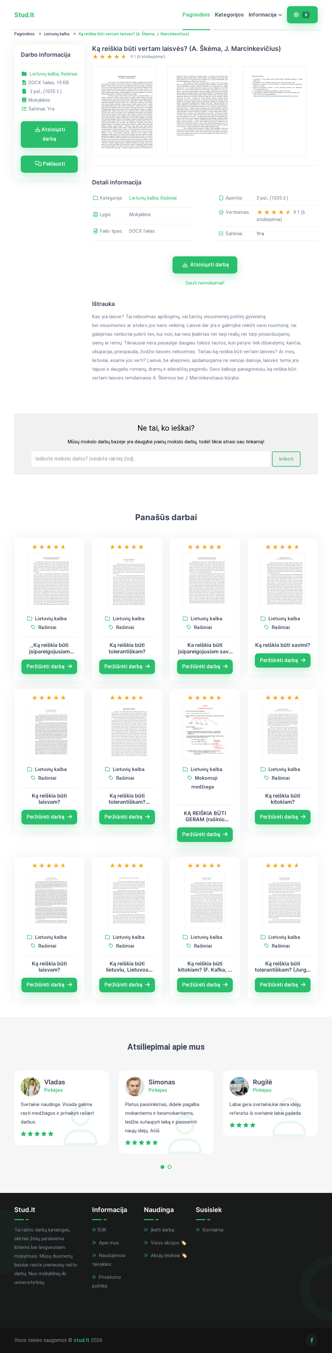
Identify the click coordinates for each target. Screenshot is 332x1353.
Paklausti (53, 164)
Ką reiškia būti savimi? (282, 645)
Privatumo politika (106, 1281)
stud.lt (81, 1340)
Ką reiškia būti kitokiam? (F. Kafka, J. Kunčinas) (205, 967)
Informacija (263, 14)
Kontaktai (212, 1230)
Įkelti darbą (161, 1230)
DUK (102, 1230)
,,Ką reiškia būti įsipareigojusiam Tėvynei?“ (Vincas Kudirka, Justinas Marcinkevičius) (49, 648)
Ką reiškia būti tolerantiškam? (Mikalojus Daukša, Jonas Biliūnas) (127, 799)
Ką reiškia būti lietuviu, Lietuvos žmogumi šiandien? (127, 967)
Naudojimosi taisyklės (108, 1260)
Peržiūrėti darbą (46, 666)
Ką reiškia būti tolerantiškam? (127, 648)
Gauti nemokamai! (204, 283)
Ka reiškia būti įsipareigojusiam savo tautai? (205, 648)
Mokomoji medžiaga (204, 782)
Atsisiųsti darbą (52, 134)
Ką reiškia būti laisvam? (49, 799)
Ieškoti (286, 459)
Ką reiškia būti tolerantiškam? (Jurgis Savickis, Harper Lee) (283, 967)
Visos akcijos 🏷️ (168, 1243)
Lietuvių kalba (56, 34)
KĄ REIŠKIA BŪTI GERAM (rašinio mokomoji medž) (205, 816)
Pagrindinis (196, 14)
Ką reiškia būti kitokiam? (282, 799)
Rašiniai (69, 74)
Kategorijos (229, 14)
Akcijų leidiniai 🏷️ (168, 1255)
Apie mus (108, 1243)
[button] (162, 1168)
